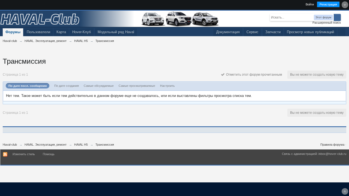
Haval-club (10, 144)
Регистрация (328, 4)
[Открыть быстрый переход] (341, 32)
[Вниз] (345, 4)
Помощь (49, 154)
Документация (228, 32)
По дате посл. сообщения (27, 85)
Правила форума (332, 144)
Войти (310, 4)
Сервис (252, 32)
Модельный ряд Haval (116, 32)
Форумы (12, 32)
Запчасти (273, 32)
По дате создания (66, 85)
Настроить (167, 85)
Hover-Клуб (81, 32)
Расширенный (344, 17)
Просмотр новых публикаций (310, 32)
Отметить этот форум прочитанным (253, 74)
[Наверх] (345, 191)
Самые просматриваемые (137, 85)
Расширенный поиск (326, 22)
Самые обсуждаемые (99, 85)
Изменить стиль (24, 154)
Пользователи (38, 32)
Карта (61, 32)
